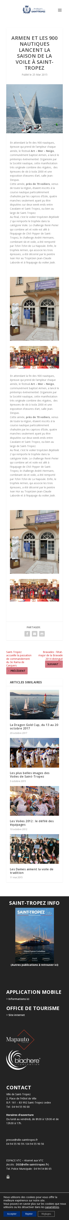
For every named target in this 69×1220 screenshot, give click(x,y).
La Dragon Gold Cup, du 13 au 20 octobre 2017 (34, 726)
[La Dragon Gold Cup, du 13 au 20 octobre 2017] (34, 705)
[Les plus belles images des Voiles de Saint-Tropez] (34, 753)
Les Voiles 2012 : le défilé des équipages (32, 823)
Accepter (12, 1213)
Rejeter (29, 1213)
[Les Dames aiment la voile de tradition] (34, 849)
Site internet (16, 1015)
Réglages (46, 1213)
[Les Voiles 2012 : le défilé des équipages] (34, 801)
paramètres (52, 1207)
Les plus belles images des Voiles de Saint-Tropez (30, 774)
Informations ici (19, 999)
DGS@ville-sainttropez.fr (32, 1164)
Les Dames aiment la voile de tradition (32, 871)
